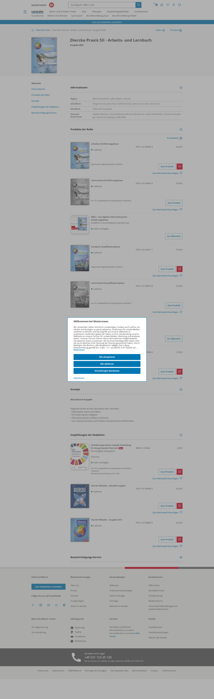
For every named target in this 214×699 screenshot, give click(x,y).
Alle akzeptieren (107, 357)
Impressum (79, 377)
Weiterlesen (79, 350)
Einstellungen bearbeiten (107, 370)
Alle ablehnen (107, 363)
